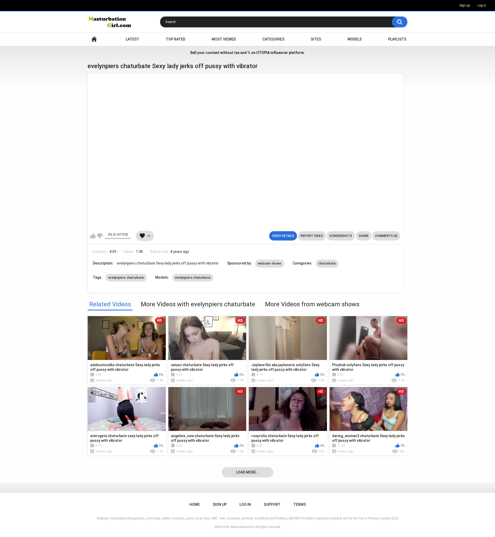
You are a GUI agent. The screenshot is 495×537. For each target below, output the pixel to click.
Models (355, 39)
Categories (273, 39)
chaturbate (327, 263)
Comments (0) (386, 236)
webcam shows (270, 263)
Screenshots (340, 236)
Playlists (397, 39)
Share (364, 236)
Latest (132, 39)
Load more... (247, 472)
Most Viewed (224, 39)
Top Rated (175, 39)
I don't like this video (99, 235)
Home (94, 39)
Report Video (312, 236)
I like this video (93, 235)
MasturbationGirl (242, 527)
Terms (299, 504)
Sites (316, 39)
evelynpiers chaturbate (126, 277)
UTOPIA (263, 53)
